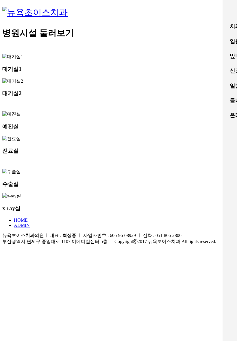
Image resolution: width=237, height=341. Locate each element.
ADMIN (22, 225)
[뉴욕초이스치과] (35, 12)
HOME (21, 220)
